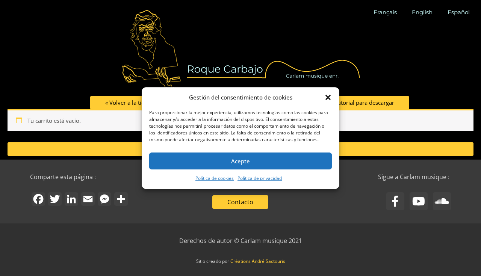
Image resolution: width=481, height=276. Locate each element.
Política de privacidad (259, 178)
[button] (328, 97)
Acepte (240, 161)
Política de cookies (214, 178)
